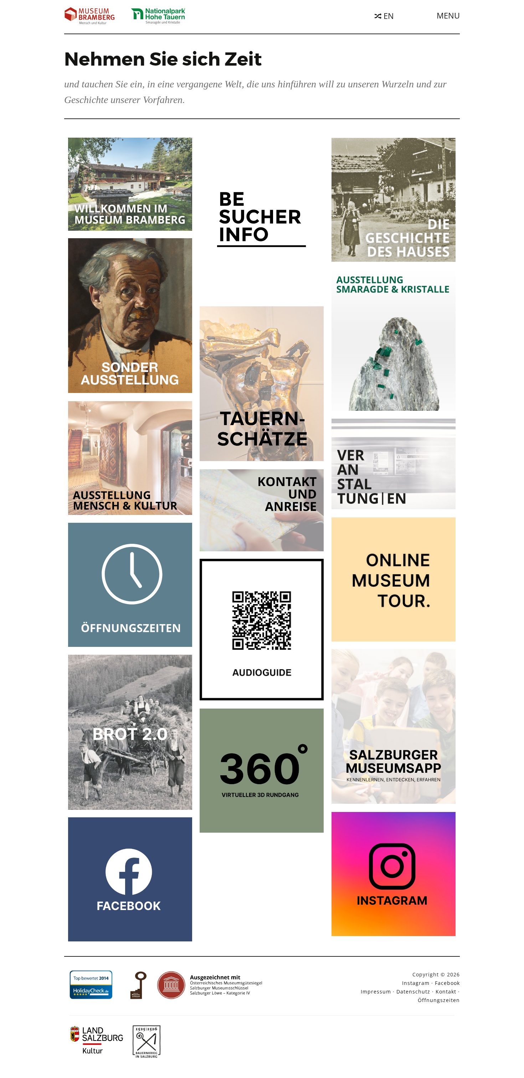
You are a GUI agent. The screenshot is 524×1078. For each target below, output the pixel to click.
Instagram (416, 983)
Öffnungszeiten (439, 1000)
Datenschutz (413, 991)
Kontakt (446, 991)
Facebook (447, 983)
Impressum (376, 991)
